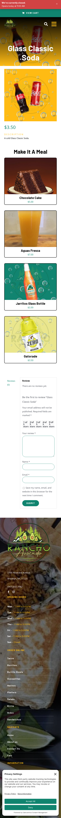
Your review (29, 433)
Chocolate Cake (30, 198)
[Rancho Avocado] (10, 19)
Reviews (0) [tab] (11, 382)
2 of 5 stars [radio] (32, 424)
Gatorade (30, 356)
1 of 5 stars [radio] (25, 424)
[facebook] (8, 592)
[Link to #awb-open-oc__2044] (46, 24)
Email (25, 474)
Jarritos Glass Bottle (30, 303)
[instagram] (13, 592)
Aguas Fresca (30, 250)
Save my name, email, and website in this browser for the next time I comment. (37, 491)
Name (26, 461)
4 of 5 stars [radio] (45, 424)
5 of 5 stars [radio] (51, 424)
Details (30, 176)
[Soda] (30, 95)
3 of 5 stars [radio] (38, 424)
